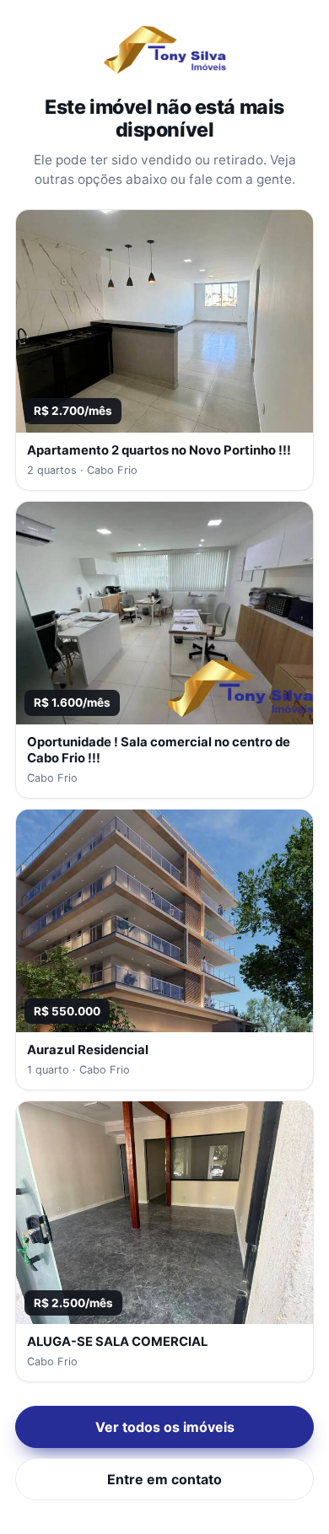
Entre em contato (164, 1479)
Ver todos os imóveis (165, 1426)
